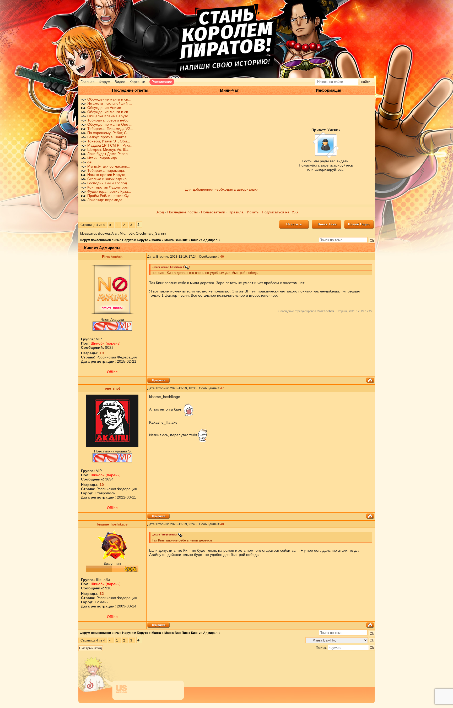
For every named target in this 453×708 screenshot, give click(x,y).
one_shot (112, 388)
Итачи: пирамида (102, 158)
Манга (156, 240)
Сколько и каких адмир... (108, 179)
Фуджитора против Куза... (109, 191)
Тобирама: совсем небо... (109, 120)
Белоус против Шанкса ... (109, 137)
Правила (236, 212)
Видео (120, 82)
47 (222, 388)
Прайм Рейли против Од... (109, 195)
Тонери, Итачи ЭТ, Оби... (108, 141)
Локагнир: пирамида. (105, 200)
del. (90, 162)
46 (222, 256)
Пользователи (213, 212)
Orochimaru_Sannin (151, 233)
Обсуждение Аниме (104, 108)
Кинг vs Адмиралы (205, 240)
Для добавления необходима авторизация (221, 189)
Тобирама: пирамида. (106, 170)
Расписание (162, 82)
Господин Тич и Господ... (108, 183)
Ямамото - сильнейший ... (109, 103)
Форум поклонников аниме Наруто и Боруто (114, 240)
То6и (130, 233)
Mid (122, 233)
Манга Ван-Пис (176, 240)
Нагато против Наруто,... (108, 175)
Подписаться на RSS (280, 212)
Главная (87, 82)
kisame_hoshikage (112, 524)
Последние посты (182, 212)
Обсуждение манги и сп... (109, 99)
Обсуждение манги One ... (109, 124)
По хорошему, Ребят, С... (108, 133)
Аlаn (114, 233)
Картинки (137, 82)
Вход (159, 212)
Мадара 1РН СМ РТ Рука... (110, 145)
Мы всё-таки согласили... (108, 166)
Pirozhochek (112, 257)
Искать (252, 212)
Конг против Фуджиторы (107, 187)
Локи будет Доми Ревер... (109, 154)
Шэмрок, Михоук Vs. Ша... (109, 149)
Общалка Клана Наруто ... (109, 116)
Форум (104, 82)
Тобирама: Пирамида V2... (110, 128)
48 (222, 524)
